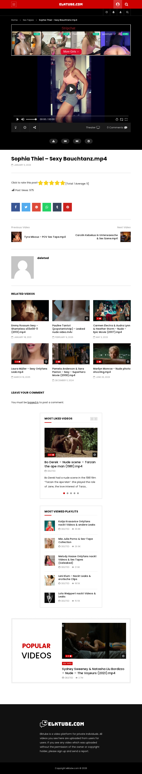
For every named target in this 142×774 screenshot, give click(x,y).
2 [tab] (67, 493)
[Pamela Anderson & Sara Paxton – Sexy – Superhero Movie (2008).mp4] (71, 353)
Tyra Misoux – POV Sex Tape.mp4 (45, 237)
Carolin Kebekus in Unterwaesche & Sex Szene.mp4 (96, 236)
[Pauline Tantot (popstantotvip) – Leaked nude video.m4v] (71, 310)
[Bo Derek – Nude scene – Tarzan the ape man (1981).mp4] (71, 442)
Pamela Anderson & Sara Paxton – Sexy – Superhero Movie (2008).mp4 (69, 372)
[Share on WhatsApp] (46, 207)
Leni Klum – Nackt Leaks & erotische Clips (74, 577)
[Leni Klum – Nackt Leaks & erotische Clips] (50, 580)
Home (14, 19)
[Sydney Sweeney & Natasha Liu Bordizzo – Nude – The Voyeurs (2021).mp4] (94, 641)
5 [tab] (78, 493)
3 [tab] (71, 493)
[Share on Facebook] (15, 207)
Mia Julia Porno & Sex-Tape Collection (75, 540)
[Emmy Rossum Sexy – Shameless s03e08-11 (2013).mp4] (30, 310)
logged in (33, 402)
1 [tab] (64, 493)
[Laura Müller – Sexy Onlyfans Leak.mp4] (30, 353)
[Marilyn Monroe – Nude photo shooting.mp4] (112, 353)
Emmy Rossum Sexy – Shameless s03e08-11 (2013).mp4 (24, 329)
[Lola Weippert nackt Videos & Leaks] (50, 598)
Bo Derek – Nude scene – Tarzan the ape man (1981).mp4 (70, 464)
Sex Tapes (28, 19)
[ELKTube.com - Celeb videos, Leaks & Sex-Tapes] (71, 4)
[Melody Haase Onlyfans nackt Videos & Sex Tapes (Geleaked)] (50, 560)
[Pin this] (67, 207)
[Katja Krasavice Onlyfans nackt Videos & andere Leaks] (50, 526)
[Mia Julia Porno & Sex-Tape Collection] (50, 543)
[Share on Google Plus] (36, 207)
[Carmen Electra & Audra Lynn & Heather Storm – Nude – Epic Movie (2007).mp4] (112, 310)
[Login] (120, 12)
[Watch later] (106, 12)
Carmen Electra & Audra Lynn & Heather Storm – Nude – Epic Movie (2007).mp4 (111, 329)
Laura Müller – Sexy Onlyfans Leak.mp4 (29, 370)
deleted (43, 258)
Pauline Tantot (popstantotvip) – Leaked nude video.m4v (68, 329)
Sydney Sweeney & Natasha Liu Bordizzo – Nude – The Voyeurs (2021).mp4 (93, 671)
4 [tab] (74, 493)
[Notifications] (113, 12)
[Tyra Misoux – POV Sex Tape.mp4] (16, 237)
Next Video (124, 227)
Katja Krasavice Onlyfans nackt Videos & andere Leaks (76, 523)
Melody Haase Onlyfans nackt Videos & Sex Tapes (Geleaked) (77, 560)
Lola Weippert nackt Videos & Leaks (77, 595)
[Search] (126, 4)
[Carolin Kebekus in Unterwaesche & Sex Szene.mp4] (125, 237)
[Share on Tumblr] (57, 207)
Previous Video (20, 227)
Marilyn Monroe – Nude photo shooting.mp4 (112, 370)
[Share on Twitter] (26, 207)
